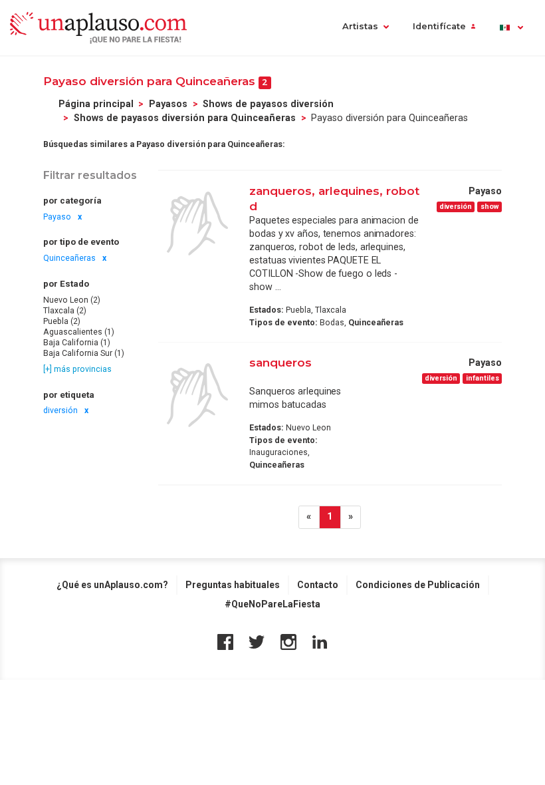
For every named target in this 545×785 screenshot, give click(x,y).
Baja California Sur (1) (83, 353)
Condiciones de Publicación (418, 584)
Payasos (168, 103)
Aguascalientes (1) (78, 332)
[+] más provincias (77, 369)
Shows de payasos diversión (268, 103)
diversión (60, 410)
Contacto (317, 584)
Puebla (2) (61, 321)
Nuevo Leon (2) (71, 300)
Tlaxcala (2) (64, 310)
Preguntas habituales (232, 584)
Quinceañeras (69, 258)
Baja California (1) (76, 342)
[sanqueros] (197, 395)
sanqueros (280, 362)
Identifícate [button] (439, 26)
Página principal (96, 103)
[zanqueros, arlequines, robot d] (197, 223)
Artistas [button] (360, 26)
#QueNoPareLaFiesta (272, 604)
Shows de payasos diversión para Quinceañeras (185, 117)
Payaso (57, 217)
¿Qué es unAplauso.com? (112, 584)
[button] (510, 28)
